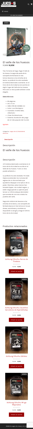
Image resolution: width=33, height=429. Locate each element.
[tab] (16, 139)
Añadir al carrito (16, 271)
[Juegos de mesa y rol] (9, 4)
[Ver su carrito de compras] (31, 4)
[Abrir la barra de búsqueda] (28, 4)
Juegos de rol (13, 131)
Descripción (8, 139)
